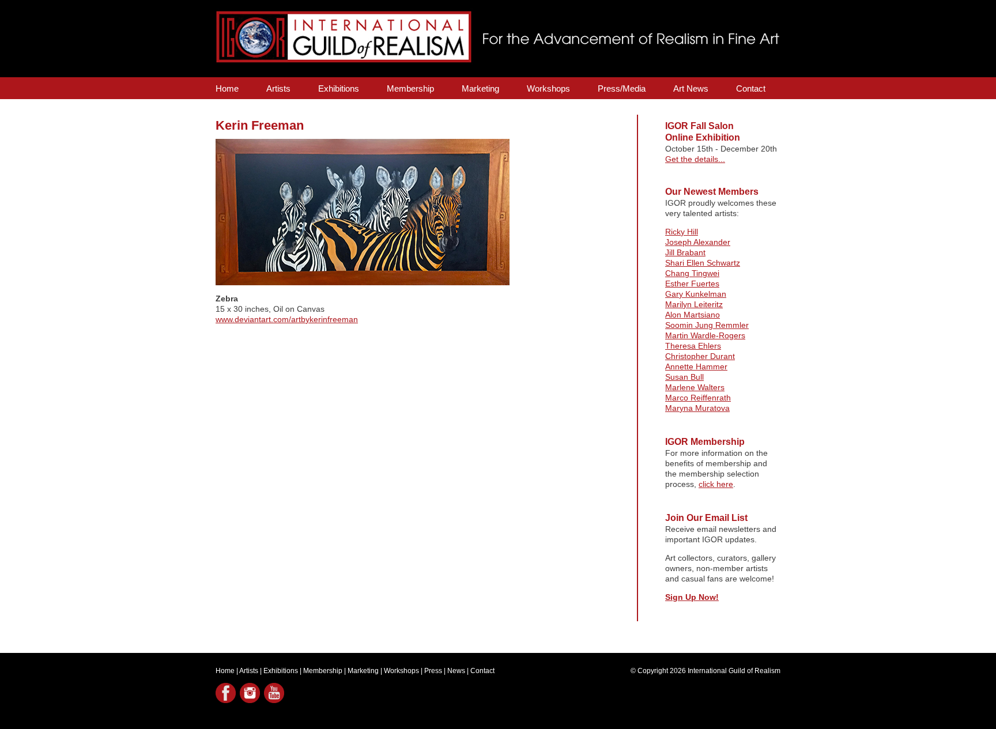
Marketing (480, 88)
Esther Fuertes (692, 283)
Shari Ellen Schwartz (702, 262)
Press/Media (622, 88)
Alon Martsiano (692, 314)
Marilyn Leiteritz (694, 304)
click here (716, 484)
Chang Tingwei (692, 273)
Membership (410, 88)
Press (433, 671)
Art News (690, 88)
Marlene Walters (695, 387)
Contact (750, 88)
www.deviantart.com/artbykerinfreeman (287, 319)
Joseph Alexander (697, 242)
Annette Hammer (696, 366)
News (456, 671)
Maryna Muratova (697, 408)
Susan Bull (684, 377)
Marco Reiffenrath (698, 397)
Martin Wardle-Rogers (705, 335)
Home (227, 88)
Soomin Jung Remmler (707, 325)
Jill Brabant (685, 252)
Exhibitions (338, 88)
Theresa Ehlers (693, 345)
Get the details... (695, 159)
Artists (278, 88)
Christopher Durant (700, 356)
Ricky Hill (681, 231)
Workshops (548, 88)
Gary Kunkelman (695, 294)
